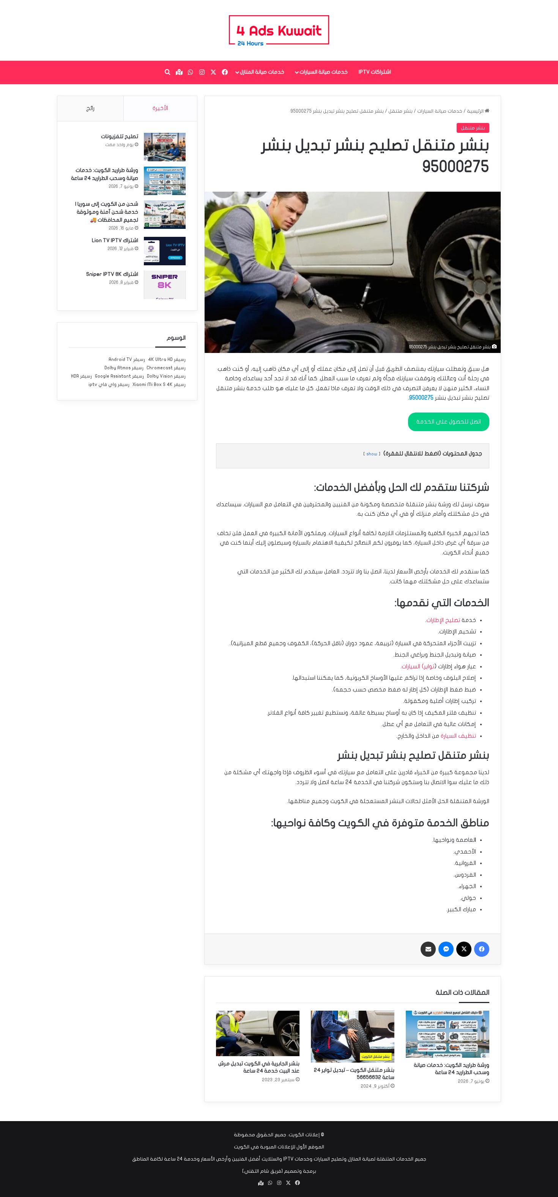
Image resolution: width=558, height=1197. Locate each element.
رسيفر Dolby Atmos (123, 367)
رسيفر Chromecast (166, 367)
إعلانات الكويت (304, 1134)
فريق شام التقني (262, 1171)
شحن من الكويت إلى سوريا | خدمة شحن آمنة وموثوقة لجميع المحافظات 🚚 (106, 212)
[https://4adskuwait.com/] (279, 30)
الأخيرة (160, 108)
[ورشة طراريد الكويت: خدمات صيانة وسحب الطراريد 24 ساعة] (447, 1034)
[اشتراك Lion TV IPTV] (165, 251)
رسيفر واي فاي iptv (108, 384)
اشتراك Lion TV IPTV (115, 240)
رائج (90, 108)
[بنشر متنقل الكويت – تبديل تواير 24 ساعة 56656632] (352, 1037)
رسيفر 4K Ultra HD (167, 359)
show (371, 454)
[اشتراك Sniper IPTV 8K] (165, 285)
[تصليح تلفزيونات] (165, 147)
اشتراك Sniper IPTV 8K (112, 274)
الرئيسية (476, 111)
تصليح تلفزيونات (119, 136)
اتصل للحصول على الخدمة (448, 422)
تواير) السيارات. (417, 666)
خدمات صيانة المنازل (262, 72)
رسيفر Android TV (127, 359)
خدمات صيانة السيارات (323, 72)
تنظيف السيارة (458, 736)
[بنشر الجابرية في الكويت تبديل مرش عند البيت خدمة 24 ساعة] (257, 1033)
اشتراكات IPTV (375, 72)
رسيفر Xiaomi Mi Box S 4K (159, 384)
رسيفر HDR (81, 376)
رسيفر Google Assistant (119, 376)
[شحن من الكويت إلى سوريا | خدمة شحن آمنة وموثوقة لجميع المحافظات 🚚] (165, 214)
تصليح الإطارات (443, 620)
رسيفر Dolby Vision (166, 376)
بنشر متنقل (400, 111)
